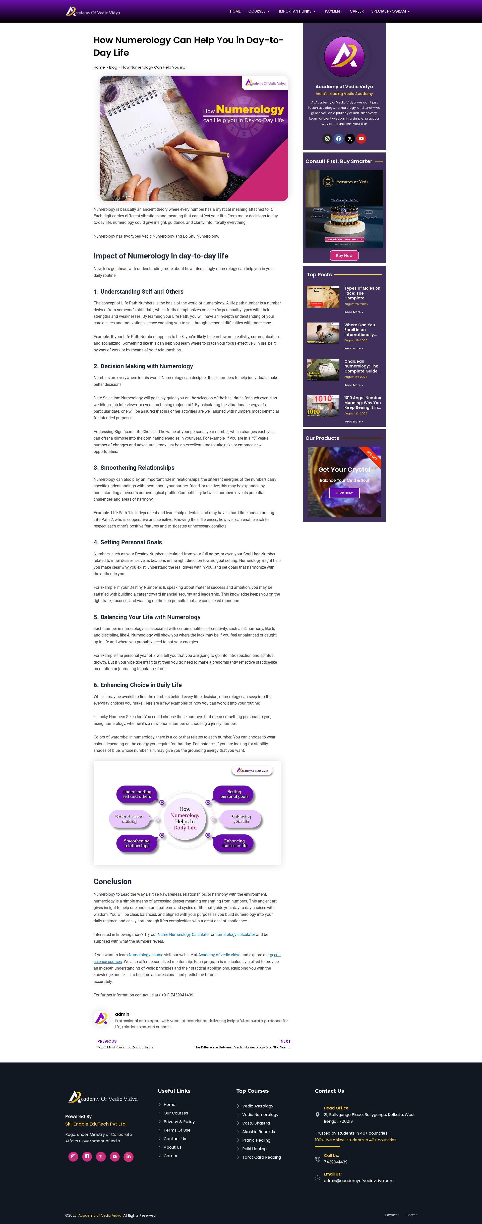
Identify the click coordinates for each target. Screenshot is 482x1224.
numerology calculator (235, 934)
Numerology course (146, 954)
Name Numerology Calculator (184, 934)
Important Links (295, 11)
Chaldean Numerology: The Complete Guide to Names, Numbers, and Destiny (361, 374)
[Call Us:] (317, 1158)
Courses (257, 11)
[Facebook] (87, 1157)
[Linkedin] (129, 1157)
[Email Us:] (317, 1177)
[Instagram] (73, 1157)
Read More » (353, 312)
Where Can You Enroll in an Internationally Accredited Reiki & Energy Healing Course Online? (362, 337)
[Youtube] (115, 1157)
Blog (113, 67)
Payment (333, 11)
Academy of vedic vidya (219, 954)
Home (235, 11)
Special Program (388, 11)
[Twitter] (101, 1157)
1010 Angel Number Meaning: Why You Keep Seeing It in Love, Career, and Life (363, 407)
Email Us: (333, 1174)
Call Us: (331, 1155)
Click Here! (344, 493)
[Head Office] (317, 1114)
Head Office (336, 1108)
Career (357, 11)
